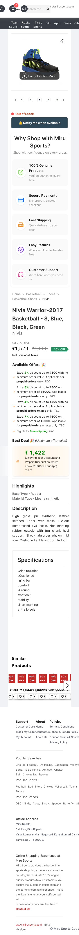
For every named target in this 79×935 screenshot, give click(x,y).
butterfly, (68, 803)
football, (32, 764)
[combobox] (36, 9)
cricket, (20, 764)
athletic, (47, 769)
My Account (23, 737)
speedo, (56, 803)
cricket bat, (30, 774)
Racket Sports (26, 24)
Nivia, (27, 803)
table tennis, (32, 769)
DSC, (19, 803)
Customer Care (25, 726)
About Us (41, 737)
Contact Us (43, 731)
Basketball (33, 294)
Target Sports (38, 24)
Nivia (46, 299)
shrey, (46, 803)
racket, (43, 774)
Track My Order (26, 731)
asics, (36, 803)
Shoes (51, 294)
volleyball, (61, 786)
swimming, (46, 764)
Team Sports (13, 24)
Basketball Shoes (24, 299)
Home (16, 294)
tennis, (73, 786)
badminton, (61, 764)
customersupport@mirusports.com (53, 6)
